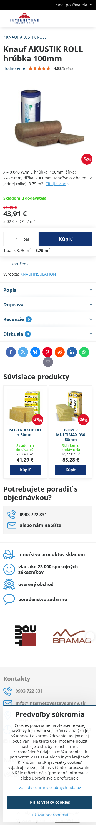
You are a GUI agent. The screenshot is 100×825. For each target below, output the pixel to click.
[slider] (39, 68)
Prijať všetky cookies (50, 802)
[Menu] (89, 18)
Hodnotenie (14, 68)
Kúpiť (65, 238)
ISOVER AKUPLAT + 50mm (25, 432)
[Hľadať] (62, 18)
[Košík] (75, 18)
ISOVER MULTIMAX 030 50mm (70, 434)
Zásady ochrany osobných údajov (50, 787)
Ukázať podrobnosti (50, 815)
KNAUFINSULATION (38, 274)
